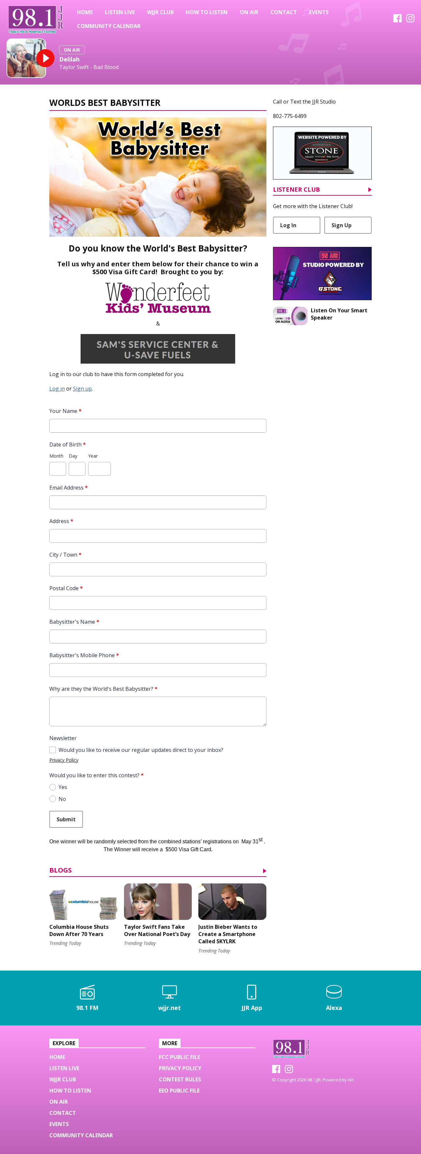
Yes (63, 787)
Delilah (69, 59)
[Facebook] (397, 20)
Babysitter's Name (74, 621)
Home (85, 12)
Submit (66, 819)
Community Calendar (108, 26)
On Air (249, 12)
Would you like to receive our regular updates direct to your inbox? (141, 750)
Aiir (351, 1080)
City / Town (65, 554)
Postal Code (66, 588)
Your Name (65, 411)
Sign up (82, 388)
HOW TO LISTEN (207, 12)
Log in (57, 388)
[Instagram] (410, 20)
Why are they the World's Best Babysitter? (103, 688)
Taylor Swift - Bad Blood (89, 67)
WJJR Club (160, 12)
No (62, 799)
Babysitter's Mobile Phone (84, 655)
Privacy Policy (63, 760)
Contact (283, 12)
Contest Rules (180, 1079)
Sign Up (342, 225)
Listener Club (296, 189)
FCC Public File (179, 1057)
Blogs (60, 871)
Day (73, 456)
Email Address (68, 487)
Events (319, 12)
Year (93, 456)
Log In (288, 225)
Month (56, 456)
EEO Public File (179, 1090)
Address (61, 521)
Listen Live (120, 12)
